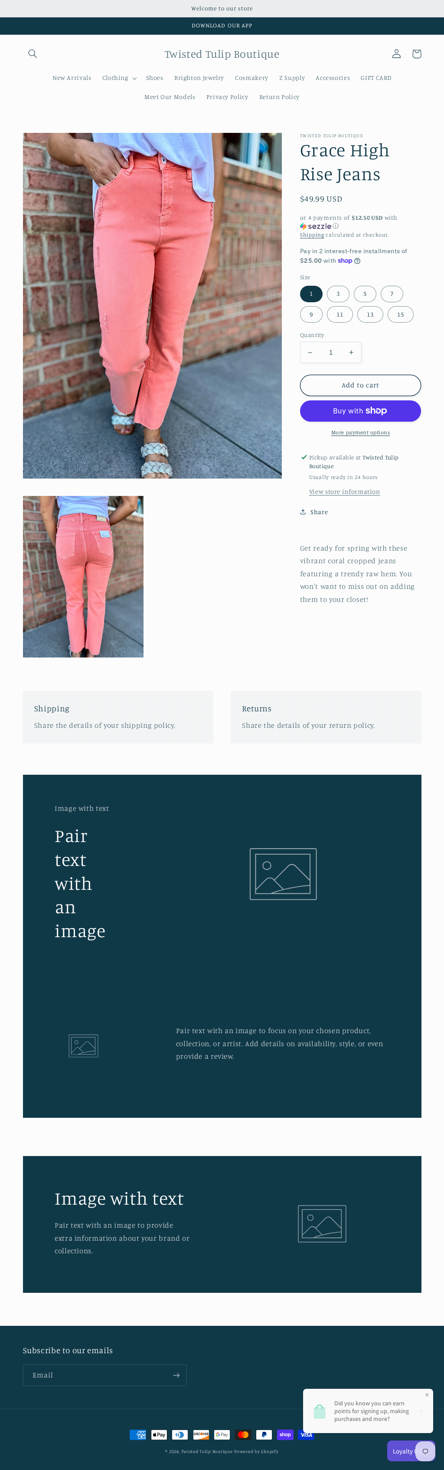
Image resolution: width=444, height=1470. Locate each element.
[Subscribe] (176, 1375)
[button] (33, 54)
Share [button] (319, 511)
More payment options (360, 432)
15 (400, 314)
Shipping (312, 234)
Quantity (312, 334)
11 (339, 314)
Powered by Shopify (256, 1451)
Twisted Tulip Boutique (206, 1451)
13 (370, 314)
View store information (344, 491)
